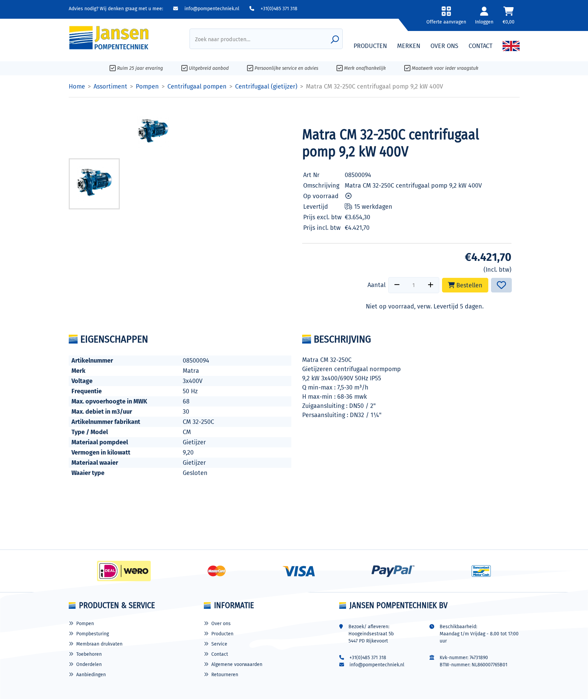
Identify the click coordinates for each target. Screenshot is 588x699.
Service (219, 644)
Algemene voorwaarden (236, 664)
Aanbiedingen (91, 675)
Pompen (85, 623)
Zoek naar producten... (222, 39)
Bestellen (469, 285)
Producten (222, 634)
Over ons (221, 623)
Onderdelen (89, 664)
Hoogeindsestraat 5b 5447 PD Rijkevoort (371, 637)
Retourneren (224, 675)
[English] (511, 46)
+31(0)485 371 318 (278, 9)
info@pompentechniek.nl (211, 9)
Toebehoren (89, 654)
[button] (446, 18)
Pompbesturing (92, 634)
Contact (219, 654)
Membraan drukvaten (99, 644)
